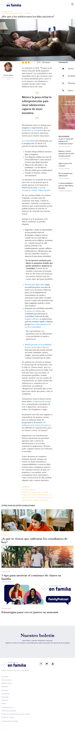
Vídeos (3, 703)
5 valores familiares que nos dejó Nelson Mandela (65, 185)
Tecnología (5, 697)
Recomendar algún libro (34, 285)
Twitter (71, 69)
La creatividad (28, 141)
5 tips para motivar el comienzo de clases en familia (31, 577)
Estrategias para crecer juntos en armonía (29, 612)
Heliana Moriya (64, 146)
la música (28, 311)
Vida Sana (4, 700)
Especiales (4, 686)
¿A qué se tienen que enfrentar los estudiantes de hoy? (65, 141)
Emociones (4, 690)
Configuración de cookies (9, 721)
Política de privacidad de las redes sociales (15, 714)
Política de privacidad (8, 711)
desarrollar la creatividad (32, 130)
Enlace (70, 90)
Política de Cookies (7, 717)
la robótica (37, 311)
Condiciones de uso (7, 707)
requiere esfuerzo (32, 319)
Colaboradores (6, 680)
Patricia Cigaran (8, 75)
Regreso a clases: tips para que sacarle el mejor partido (66, 153)
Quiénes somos (6, 683)
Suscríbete (4, 677)
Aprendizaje (5, 694)
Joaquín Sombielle (65, 191)
